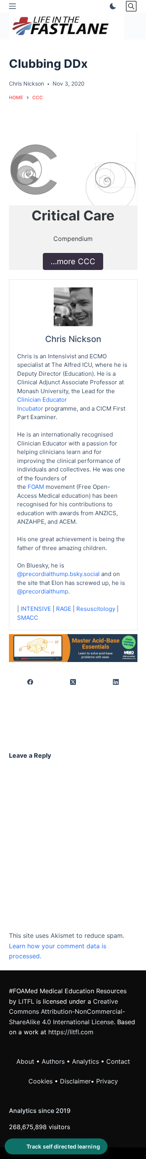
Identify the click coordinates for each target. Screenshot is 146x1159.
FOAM (36, 486)
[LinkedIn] (116, 682)
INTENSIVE (36, 608)
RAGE (63, 608)
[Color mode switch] (111, 6)
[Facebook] (30, 682)
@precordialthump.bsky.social (58, 574)
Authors (53, 1061)
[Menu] (12, 6)
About (25, 1061)
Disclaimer (75, 1081)
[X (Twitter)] (73, 682)
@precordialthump (42, 591)
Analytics (85, 1061)
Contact (118, 1061)
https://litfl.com (70, 1032)
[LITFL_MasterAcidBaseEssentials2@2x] (73, 648)
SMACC (27, 617)
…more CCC (73, 261)
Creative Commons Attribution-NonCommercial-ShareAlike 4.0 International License (67, 1011)
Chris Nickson (73, 339)
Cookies (41, 1081)
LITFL (26, 1001)
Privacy (107, 1081)
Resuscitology (95, 608)
